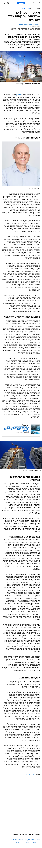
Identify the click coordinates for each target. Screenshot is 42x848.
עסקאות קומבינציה (24, 840)
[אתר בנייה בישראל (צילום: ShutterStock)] (21, 457)
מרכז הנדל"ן (36, 842)
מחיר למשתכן (35, 840)
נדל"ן (18, 95)
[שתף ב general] (3, 3)
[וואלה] (21, 3)
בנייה (15, 840)
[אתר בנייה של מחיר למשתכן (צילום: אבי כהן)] (21, 68)
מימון (17, 842)
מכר (18, 245)
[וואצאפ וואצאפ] (8, 3)
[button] (32, 3)
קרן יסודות (30, 774)
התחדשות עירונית (25, 842)
